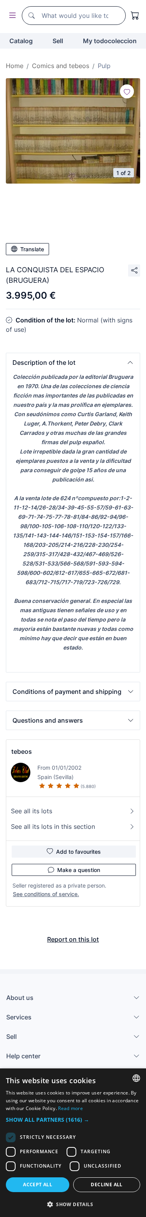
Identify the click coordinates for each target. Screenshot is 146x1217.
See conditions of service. (46, 894)
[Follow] (127, 91)
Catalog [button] (21, 41)
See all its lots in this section (53, 826)
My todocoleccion (110, 41)
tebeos (21, 751)
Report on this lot (73, 939)
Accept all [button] (37, 1184)
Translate (32, 249)
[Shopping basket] (135, 16)
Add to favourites (78, 851)
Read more (70, 1108)
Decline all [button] (106, 1184)
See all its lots (31, 811)
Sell (58, 41)
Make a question (78, 870)
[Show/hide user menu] (11, 15)
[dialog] (73, 1142)
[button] (73, 362)
